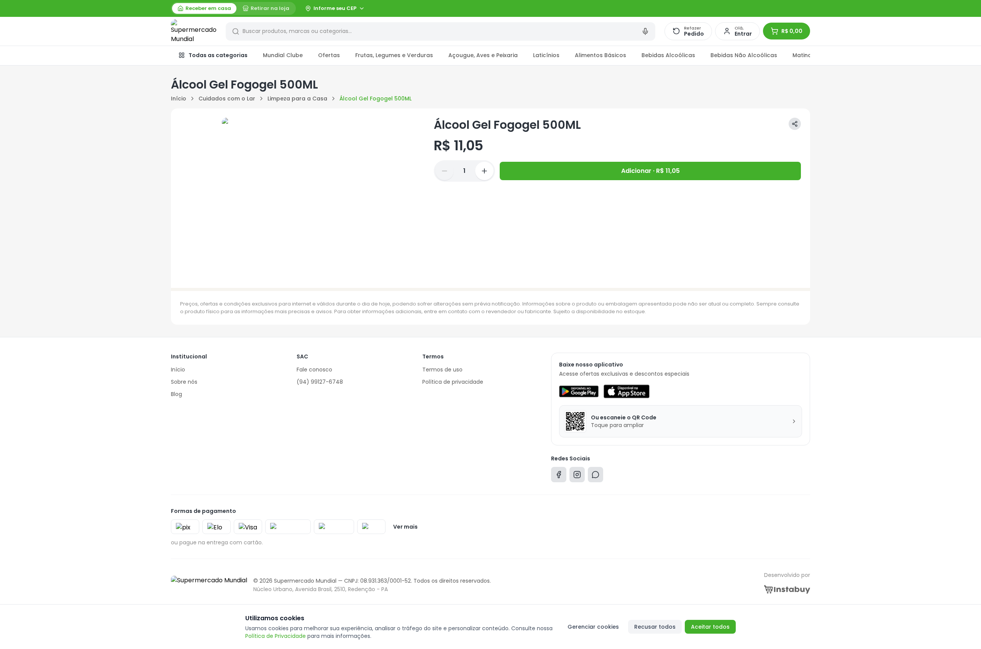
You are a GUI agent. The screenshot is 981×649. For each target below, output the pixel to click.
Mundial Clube (283, 55)
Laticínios (546, 55)
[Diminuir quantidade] (444, 171)
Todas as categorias (218, 55)
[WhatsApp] (595, 476)
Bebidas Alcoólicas (668, 55)
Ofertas (329, 55)
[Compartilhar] (795, 124)
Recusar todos (655, 627)
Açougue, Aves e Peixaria (483, 55)
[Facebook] (558, 476)
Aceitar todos (710, 627)
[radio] (204, 8)
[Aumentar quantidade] (484, 171)
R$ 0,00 (791, 31)
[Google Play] (579, 391)
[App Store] (626, 391)
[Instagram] (577, 476)
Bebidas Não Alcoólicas (743, 55)
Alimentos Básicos (600, 55)
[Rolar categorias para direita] (801, 55)
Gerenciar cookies (593, 627)
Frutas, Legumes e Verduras (394, 55)
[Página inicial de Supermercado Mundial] (194, 31)
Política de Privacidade (275, 636)
